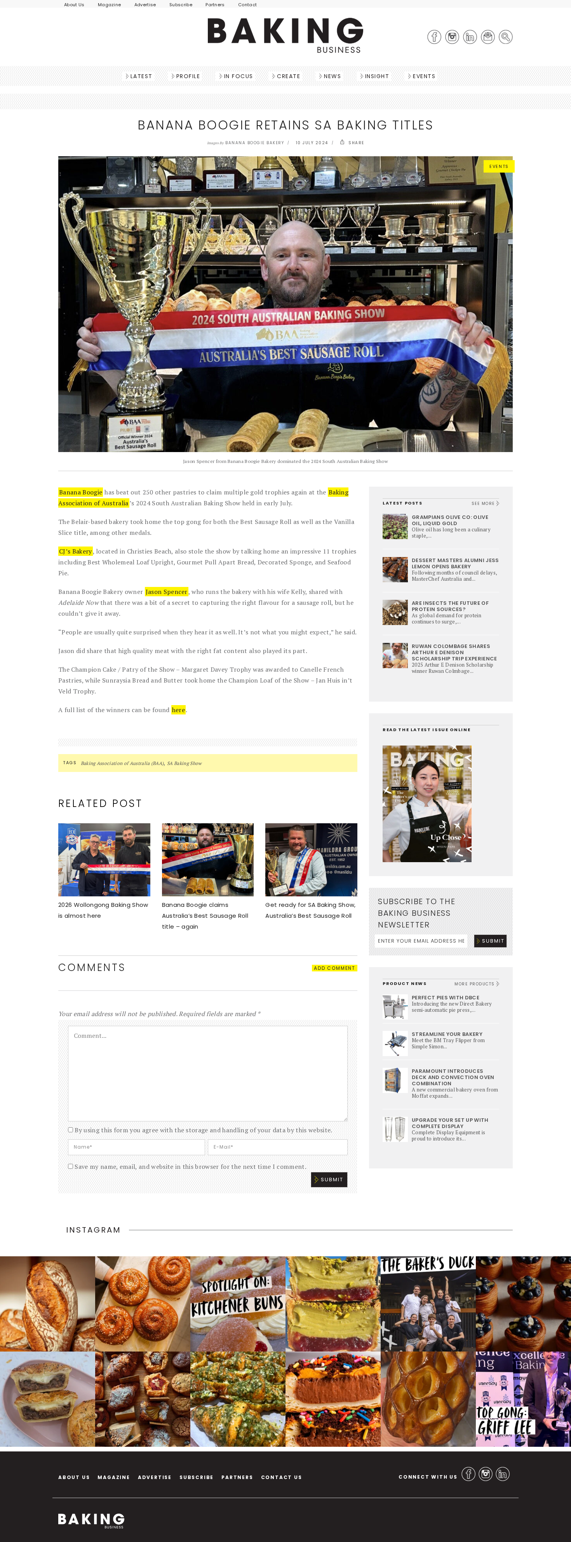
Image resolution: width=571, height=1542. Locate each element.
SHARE (355, 143)
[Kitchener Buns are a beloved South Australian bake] (238, 1304)
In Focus (238, 76)
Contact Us (281, 1477)
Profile (188, 76)
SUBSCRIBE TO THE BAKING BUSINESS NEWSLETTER (416, 913)
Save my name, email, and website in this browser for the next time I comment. (190, 1166)
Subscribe (180, 5)
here (178, 710)
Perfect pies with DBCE (445, 997)
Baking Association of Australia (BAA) (122, 763)
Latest (142, 76)
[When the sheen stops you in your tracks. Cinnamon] (142, 1304)
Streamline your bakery (447, 1034)
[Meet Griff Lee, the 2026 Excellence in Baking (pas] (523, 1399)
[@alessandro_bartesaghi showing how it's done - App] (428, 1399)
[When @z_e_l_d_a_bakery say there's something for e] (142, 1399)
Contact (247, 5)
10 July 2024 (312, 143)
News (332, 76)
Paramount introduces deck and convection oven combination (453, 1077)
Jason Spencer (167, 591)
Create (288, 76)
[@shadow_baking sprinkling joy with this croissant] (333, 1399)
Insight (377, 76)
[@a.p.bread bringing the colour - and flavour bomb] (333, 1304)
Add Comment (334, 968)
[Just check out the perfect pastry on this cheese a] (47, 1399)
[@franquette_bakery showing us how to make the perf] (47, 1304)
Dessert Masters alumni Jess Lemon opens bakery (455, 563)
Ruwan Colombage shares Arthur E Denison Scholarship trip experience (454, 652)
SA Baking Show (184, 763)
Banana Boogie (80, 492)
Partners (215, 5)
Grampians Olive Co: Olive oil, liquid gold (450, 520)
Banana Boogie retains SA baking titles (285, 125)
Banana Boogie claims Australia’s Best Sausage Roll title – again (205, 916)
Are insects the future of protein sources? (450, 606)
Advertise (145, 5)
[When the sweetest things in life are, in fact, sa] (238, 1399)
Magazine (109, 5)
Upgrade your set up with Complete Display (450, 1123)
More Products (475, 984)
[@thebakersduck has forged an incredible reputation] (428, 1304)
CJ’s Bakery (75, 551)
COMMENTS (92, 967)
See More (484, 503)
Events (424, 76)
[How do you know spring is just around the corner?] (523, 1304)
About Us (74, 5)
